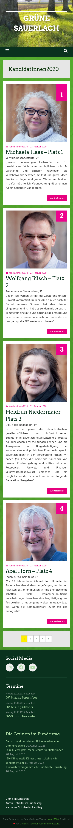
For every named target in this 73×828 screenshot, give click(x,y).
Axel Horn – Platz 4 (29, 571)
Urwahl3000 (53, 819)
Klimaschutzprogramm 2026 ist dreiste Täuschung (36, 767)
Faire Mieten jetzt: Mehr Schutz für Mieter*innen (34, 750)
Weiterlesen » (57, 198)
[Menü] (7, 50)
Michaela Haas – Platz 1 (34, 152)
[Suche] (66, 50)
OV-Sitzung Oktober (19, 707)
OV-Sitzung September (21, 697)
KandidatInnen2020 (18, 146)
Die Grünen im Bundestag (33, 733)
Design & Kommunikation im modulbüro (39, 823)
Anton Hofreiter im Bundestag (24, 803)
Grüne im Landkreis (17, 798)
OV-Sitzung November (21, 716)
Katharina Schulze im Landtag (24, 807)
